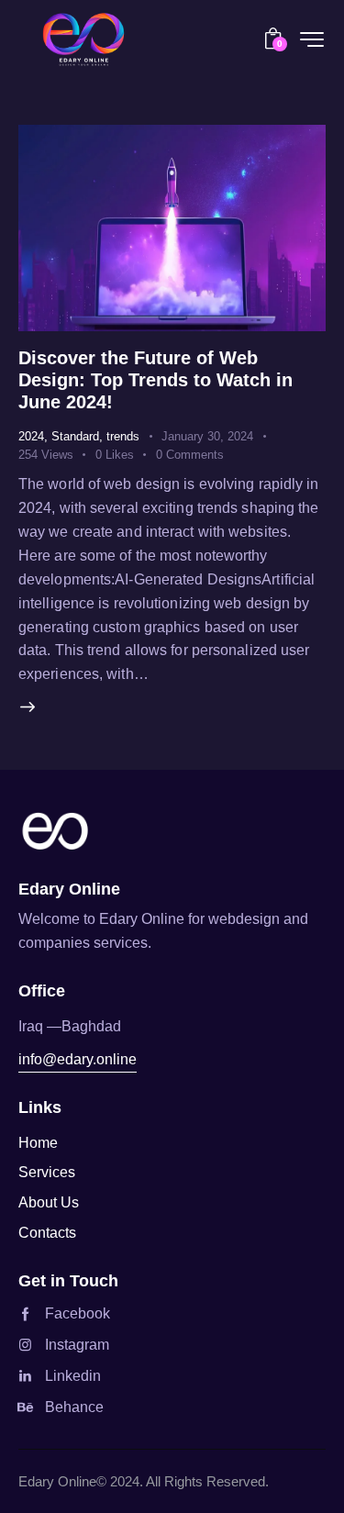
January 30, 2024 (207, 436)
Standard (75, 436)
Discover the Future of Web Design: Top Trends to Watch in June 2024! (155, 380)
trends (122, 436)
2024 (31, 436)
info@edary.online (77, 1059)
